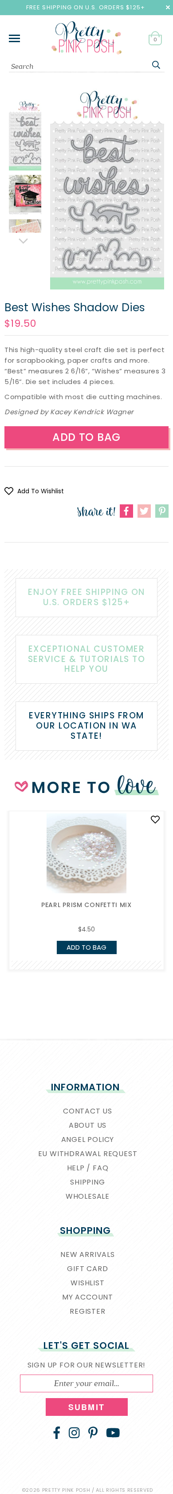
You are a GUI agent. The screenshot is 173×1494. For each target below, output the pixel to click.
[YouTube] (113, 1433)
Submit (86, 1407)
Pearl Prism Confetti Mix (86, 904)
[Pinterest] (93, 1433)
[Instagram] (74, 1433)
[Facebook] (56, 1433)
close (168, 7)
